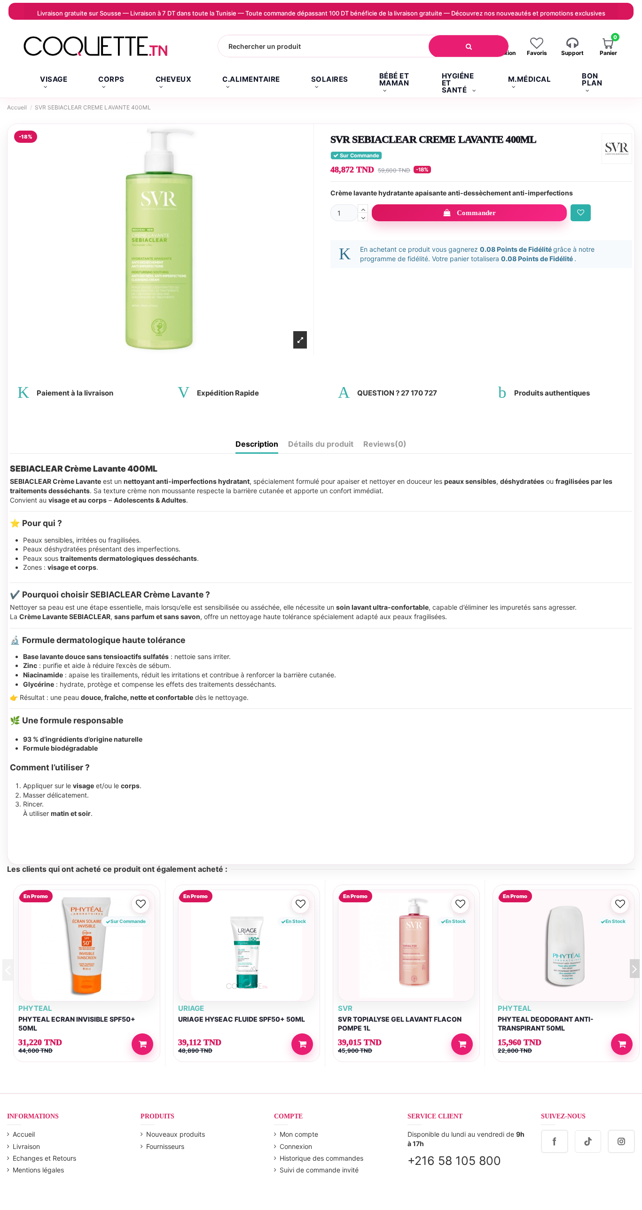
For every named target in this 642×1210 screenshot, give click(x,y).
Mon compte (299, 1134)
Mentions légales (38, 1170)
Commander (476, 213)
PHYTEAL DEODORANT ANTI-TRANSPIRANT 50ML (546, 1023)
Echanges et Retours (44, 1158)
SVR (345, 1008)
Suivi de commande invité (319, 1170)
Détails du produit (320, 444)
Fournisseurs (165, 1146)
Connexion (296, 1146)
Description (256, 444)
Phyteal (35, 1008)
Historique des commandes (321, 1158)
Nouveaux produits (175, 1134)
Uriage (191, 1008)
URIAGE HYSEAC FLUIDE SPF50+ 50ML (241, 1019)
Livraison (26, 1146)
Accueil (24, 1134)
